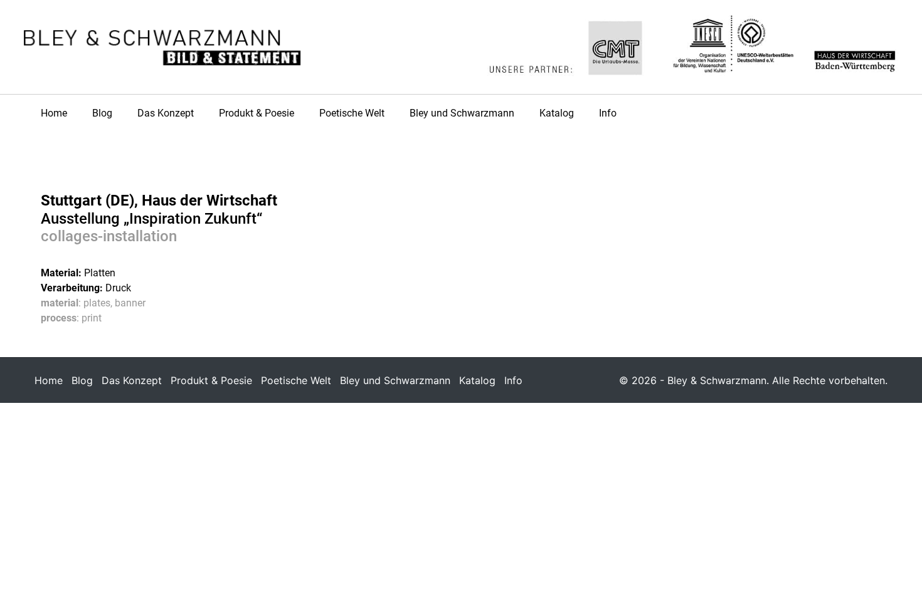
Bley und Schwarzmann (462, 113)
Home (54, 113)
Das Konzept (165, 113)
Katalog (556, 113)
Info (608, 113)
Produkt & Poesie (256, 113)
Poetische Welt (351, 113)
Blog (102, 113)
